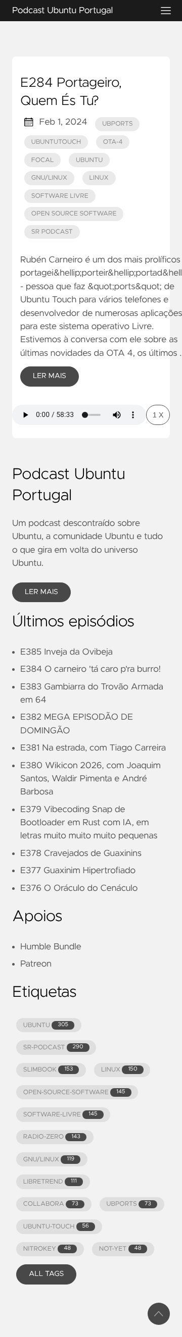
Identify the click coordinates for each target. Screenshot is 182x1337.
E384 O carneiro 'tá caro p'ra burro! (90, 669)
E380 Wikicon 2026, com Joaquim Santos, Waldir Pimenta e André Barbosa (90, 779)
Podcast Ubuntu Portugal (62, 10)
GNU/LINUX (48, 1159)
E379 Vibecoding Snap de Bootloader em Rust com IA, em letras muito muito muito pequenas (88, 823)
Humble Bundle (50, 946)
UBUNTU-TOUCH (56, 1226)
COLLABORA (50, 1204)
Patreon (36, 964)
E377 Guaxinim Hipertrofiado (77, 870)
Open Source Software (74, 213)
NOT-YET (120, 1249)
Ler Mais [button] (41, 592)
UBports (117, 124)
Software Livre (59, 196)
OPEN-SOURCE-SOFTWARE (74, 1092)
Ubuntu (89, 160)
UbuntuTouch (56, 142)
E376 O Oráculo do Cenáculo (79, 888)
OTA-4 (113, 142)
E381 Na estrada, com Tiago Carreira (93, 748)
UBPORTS (128, 1204)
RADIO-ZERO (51, 1137)
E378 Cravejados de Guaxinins (81, 853)
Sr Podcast (52, 232)
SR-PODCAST (53, 1047)
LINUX (119, 1069)
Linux (99, 178)
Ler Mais (49, 376)
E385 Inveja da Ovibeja (66, 652)
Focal (42, 160)
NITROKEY (47, 1249)
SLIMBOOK (48, 1069)
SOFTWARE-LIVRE (60, 1114)
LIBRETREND (50, 1182)
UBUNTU (45, 1025)
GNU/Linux (49, 178)
